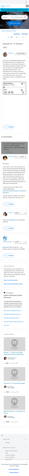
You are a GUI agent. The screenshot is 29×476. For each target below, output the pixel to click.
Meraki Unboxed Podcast (9, 31)
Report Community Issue (12, 450)
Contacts (8, 442)
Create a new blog (14, 23)
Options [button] (25, 53)
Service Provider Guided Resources (13, 321)
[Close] (26, 462)
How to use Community (10, 280)
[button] (5, 127)
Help (7, 453)
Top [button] (2, 435)
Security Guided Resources (11, 318)
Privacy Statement (14, 469)
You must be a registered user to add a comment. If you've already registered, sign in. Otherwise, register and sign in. (14, 146)
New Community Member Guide (13, 284)
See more (6, 325)
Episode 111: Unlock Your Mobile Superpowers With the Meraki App (14, 353)
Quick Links (6, 439)
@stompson (12, 220)
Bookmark (17, 34)
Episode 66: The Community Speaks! (14, 383)
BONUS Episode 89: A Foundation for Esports (14, 412)
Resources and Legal (9, 447)
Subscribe (25, 34)
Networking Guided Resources (12, 314)
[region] (14, 468)
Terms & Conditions (10, 455)
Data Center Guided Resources (12, 310)
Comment (8, 152)
